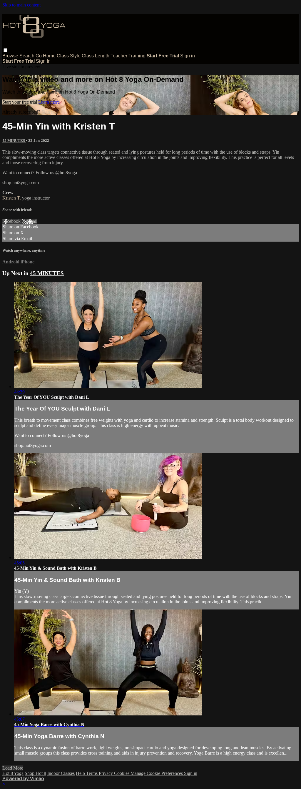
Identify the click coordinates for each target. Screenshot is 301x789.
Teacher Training (128, 55)
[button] (5, 50)
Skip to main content (21, 4)
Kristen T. (12, 197)
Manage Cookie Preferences (157, 773)
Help (81, 773)
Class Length (95, 55)
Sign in (187, 55)
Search (27, 55)
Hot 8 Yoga (13, 773)
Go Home (46, 55)
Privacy (106, 773)
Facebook (12, 221)
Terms (92, 773)
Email (31, 221)
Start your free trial (20, 101)
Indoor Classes (61, 773)
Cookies (122, 773)
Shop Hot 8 (35, 773)
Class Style (69, 55)
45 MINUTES (14, 140)
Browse (10, 55)
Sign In (43, 61)
